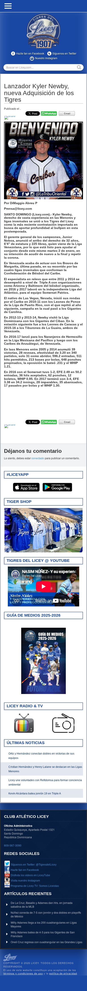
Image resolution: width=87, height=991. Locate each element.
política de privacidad (63, 973)
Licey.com (43, 30)
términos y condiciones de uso (23, 973)
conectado (37, 458)
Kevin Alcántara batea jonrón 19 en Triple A (34, 793)
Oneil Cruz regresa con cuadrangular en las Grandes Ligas (46, 942)
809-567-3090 (12, 845)
